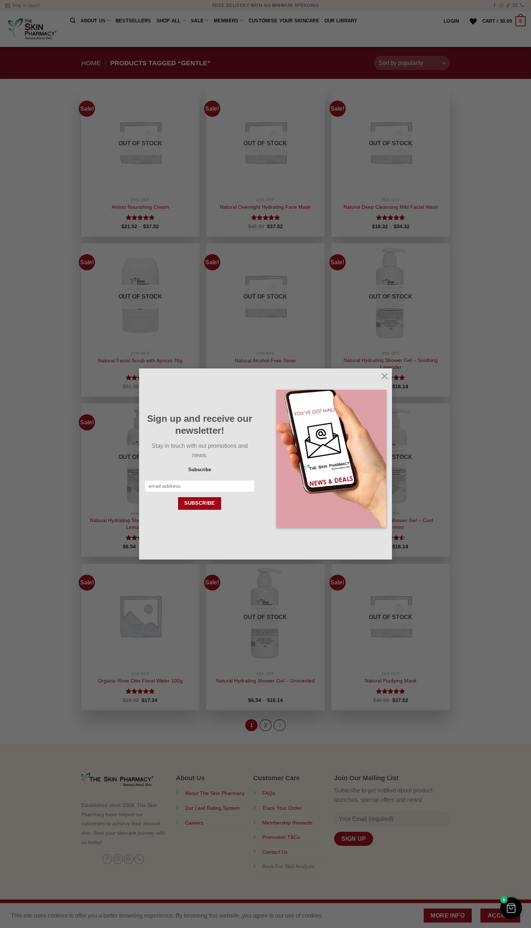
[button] (511, 908)
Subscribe (199, 469)
